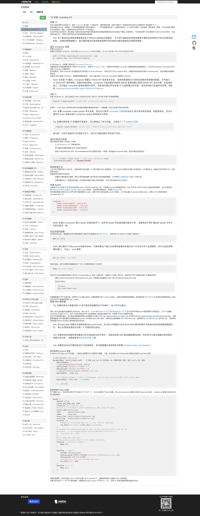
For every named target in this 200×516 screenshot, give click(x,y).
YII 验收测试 (27, 363)
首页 (36, 2)
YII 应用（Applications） (31, 60)
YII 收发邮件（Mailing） (31, 394)
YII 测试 (25, 350)
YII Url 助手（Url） (29, 435)
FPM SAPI (86, 392)
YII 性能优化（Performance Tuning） (36, 397)
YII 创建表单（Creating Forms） (34, 195)
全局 (90, 71)
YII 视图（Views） (29, 74)
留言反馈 (69, 512)
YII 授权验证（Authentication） (34, 320)
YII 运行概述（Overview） (32, 100)
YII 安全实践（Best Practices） (34, 266)
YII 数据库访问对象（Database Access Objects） (40, 172)
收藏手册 (40, 12)
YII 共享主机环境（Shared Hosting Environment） (41, 401)
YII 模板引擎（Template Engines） (35, 404)
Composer (79, 25)
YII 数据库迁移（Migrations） (33, 182)
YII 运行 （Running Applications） (35, 33)
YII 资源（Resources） (31, 306)
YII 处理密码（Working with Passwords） (38, 259)
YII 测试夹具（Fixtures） (32, 367)
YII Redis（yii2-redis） (31, 185)
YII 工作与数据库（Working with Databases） (39, 40)
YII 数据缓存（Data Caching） (34, 286)
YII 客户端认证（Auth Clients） (34, 273)
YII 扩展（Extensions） (31, 91)
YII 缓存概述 (27, 283)
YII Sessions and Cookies (32, 118)
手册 (24, 12)
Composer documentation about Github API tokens (79, 88)
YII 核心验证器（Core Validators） (35, 387)
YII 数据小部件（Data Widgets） (34, 236)
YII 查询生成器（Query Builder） (34, 175)
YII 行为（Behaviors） (31, 145)
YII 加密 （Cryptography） (32, 263)
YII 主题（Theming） (30, 243)
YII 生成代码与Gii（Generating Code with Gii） (40, 43)
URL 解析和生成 (151, 318)
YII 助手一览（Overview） (32, 424)
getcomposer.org (84, 51)
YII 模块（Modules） (30, 77)
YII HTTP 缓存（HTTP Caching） (35, 270)
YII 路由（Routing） (30, 313)
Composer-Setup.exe (83, 64)
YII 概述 (25, 53)
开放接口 (55, 512)
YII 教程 (25, 26)
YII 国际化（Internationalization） (35, 390)
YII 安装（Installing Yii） (31, 29)
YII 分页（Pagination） (31, 225)
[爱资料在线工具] (26, 1)
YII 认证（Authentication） (32, 252)
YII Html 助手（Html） (31, 431)
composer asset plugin (77, 189)
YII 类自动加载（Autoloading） (34, 155)
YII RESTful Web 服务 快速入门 (34, 303)
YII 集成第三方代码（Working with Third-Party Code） (42, 408)
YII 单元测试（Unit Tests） (32, 356)
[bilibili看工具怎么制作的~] (194, 37)
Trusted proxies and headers (137, 345)
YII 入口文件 (27, 56)
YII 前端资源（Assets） (31, 87)
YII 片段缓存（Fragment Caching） (35, 290)
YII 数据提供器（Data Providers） (35, 232)
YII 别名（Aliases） (30, 152)
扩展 (145, 25)
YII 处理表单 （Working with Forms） (36, 36)
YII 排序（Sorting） (30, 229)
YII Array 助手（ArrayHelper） (34, 428)
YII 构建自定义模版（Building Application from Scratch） (43, 380)
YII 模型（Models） (30, 70)
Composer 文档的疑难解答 (121, 111)
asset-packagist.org (59, 189)
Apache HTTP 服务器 (107, 311)
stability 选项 (132, 121)
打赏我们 (75, 512)
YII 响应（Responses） (31, 114)
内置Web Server (102, 234)
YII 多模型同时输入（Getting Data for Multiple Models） (43, 209)
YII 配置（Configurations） (32, 148)
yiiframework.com (63, 144)
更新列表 (62, 512)
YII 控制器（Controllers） (32, 67)
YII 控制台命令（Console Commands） (37, 383)
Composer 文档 (99, 66)
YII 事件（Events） (29, 141)
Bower (58, 187)
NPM (66, 187)
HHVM (65, 314)
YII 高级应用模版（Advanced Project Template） (40, 376)
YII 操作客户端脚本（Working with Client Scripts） (41, 239)
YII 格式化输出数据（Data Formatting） (37, 222)
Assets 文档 (117, 189)
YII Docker (26, 415)
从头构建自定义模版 (126, 177)
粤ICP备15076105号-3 (94, 512)
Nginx (59, 392)
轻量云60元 (56, 2)
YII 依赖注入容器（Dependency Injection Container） (42, 162)
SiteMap (82, 512)
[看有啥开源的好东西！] (194, 42)
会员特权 (45, 2)
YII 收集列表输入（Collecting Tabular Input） (39, 205)
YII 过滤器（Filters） (30, 80)
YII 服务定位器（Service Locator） (35, 159)
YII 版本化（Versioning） (32, 327)
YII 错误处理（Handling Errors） (34, 121)
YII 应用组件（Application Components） (38, 63)
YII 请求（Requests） (30, 111)
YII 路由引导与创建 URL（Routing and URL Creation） (43, 107)
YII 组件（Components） (32, 134)
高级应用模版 (122, 180)
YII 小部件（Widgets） (31, 84)
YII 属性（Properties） (31, 138)
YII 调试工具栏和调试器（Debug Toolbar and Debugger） (44, 340)
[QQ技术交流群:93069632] (194, 48)
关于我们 (41, 512)
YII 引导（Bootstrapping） (32, 104)
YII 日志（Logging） (30, 125)
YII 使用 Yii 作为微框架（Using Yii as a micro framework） (44, 411)
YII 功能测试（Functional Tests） (35, 360)
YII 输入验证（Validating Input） (34, 198)
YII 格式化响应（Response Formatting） (37, 317)
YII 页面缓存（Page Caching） (34, 293)
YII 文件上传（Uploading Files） (34, 202)
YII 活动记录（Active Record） (34, 179)
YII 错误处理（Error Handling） (34, 330)
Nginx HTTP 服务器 (124, 311)
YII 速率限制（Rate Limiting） (33, 323)
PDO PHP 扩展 (150, 297)
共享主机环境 (85, 337)
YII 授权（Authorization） (32, 256)
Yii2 (31, 12)
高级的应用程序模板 (162, 32)
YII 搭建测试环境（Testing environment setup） (40, 353)
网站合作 (48, 512)
